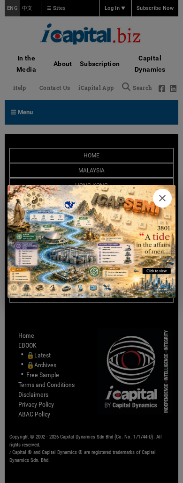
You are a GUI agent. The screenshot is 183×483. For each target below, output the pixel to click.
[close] (162, 198)
